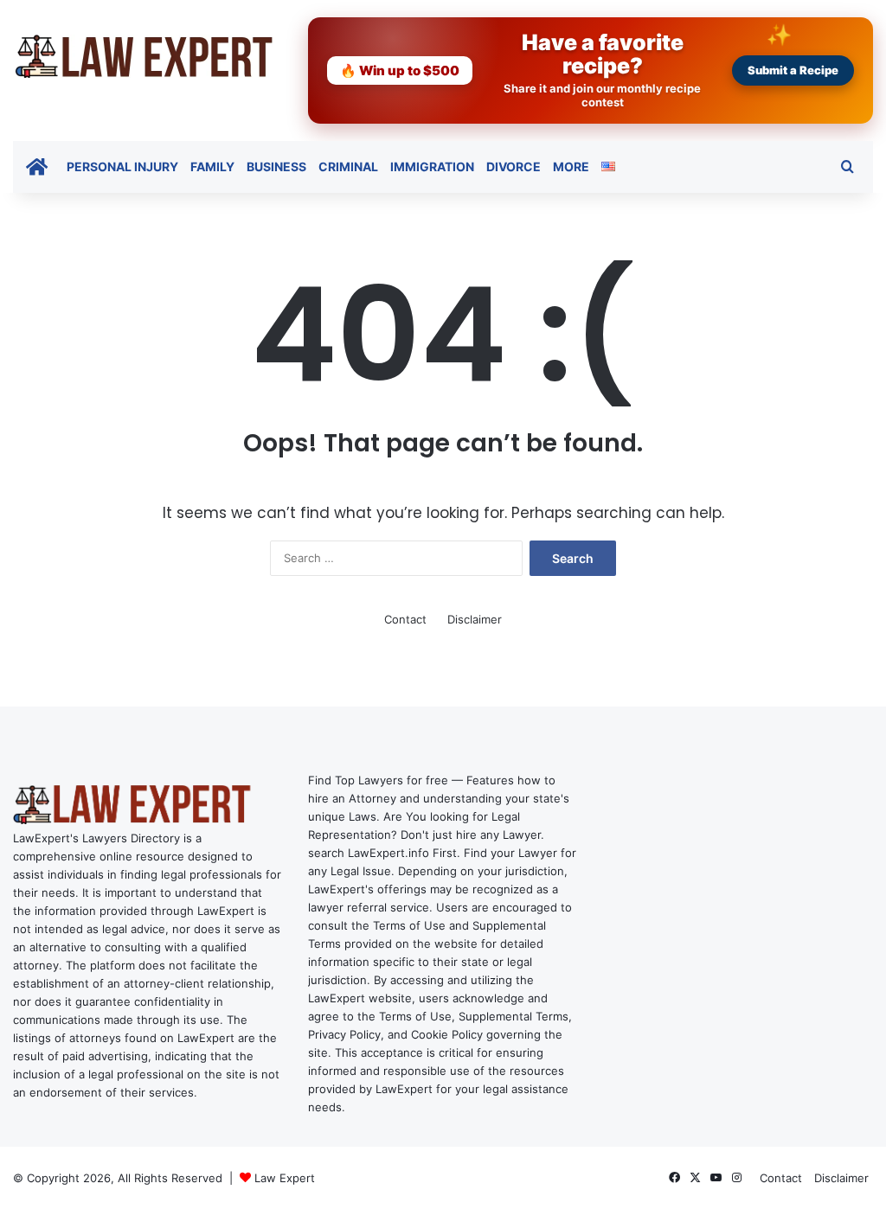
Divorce (513, 166)
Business (276, 166)
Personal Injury (122, 166)
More (571, 166)
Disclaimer (474, 619)
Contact (405, 619)
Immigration (432, 166)
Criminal (348, 166)
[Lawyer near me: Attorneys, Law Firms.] (143, 56)
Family (212, 166)
